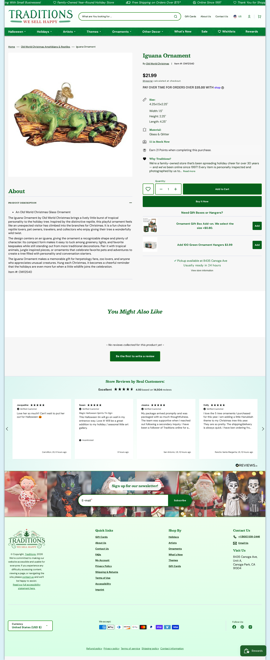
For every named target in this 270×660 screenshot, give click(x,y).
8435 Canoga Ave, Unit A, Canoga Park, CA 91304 (245, 562)
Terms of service (130, 648)
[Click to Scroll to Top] (263, 639)
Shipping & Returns (106, 572)
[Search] (176, 16)
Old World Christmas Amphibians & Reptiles (45, 46)
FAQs (98, 554)
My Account (102, 560)
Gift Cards (101, 537)
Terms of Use (102, 577)
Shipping (148, 80)
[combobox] (129, 16)
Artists (173, 542)
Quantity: (160, 181)
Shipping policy (150, 648)
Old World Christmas (157, 63)
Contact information (172, 648)
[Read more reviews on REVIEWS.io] (246, 465)
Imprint (99, 589)
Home (11, 46)
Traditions (30, 554)
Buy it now (202, 201)
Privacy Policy (103, 566)
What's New (176, 554)
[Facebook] (234, 627)
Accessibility (103, 583)
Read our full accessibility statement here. (26, 586)
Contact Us (102, 548)
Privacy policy (111, 648)
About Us (100, 542)
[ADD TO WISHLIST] (148, 189)
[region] (135, 429)
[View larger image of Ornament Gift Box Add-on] (150, 232)
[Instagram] (250, 627)
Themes (173, 560)
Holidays (174, 537)
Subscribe (180, 500)
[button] (249, 16)
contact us (28, 577)
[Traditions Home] (40, 16)
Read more (189, 171)
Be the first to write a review (135, 356)
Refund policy (94, 648)
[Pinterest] (242, 627)
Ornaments (175, 548)
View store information (202, 270)
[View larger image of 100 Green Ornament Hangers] (150, 251)
